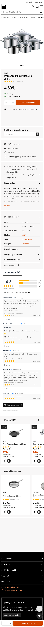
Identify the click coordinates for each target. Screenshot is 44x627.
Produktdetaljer (11, 216)
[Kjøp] (9, 461)
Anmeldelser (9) (12, 272)
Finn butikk (29, 2)
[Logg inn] (33, 6)
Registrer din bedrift (12, 615)
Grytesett (33, 17)
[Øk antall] (13, 102)
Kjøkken (13, 17)
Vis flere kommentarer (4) (13, 405)
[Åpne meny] (41, 6)
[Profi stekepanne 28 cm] (16, 483)
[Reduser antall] (6, 102)
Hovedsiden (5, 17)
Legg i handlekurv (28, 102)
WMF (6, 73)
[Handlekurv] (37, 6)
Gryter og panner (23, 17)
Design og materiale (13, 254)
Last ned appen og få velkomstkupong (22, 156)
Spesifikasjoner (11, 249)
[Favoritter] (4, 461)
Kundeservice (39, 2)
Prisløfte (11, 152)
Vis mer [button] (7, 205)
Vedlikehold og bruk (13, 259)
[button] (40, 66)
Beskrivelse (9, 182)
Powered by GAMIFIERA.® (10, 410)
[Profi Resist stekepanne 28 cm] (16, 432)
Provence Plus (27, 239)
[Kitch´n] (3, 6)
